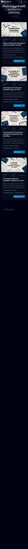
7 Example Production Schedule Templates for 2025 (13, 180)
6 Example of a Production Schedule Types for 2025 (12, 89)
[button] (19, 61)
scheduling (22, 39)
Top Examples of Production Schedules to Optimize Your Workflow (13, 134)
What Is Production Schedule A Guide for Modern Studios (14, 44)
